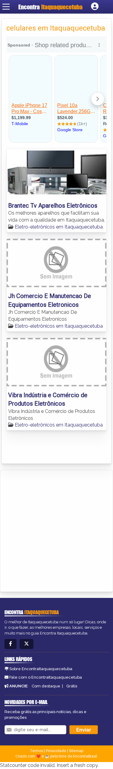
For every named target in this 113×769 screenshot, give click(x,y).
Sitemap (76, 751)
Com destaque (46, 686)
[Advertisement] (56, 529)
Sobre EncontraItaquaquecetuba (40, 669)
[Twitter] (26, 644)
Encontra (50, 7)
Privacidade (56, 751)
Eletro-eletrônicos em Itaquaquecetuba (59, 227)
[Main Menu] (6, 7)
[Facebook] (11, 644)
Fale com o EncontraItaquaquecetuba (45, 677)
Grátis (71, 686)
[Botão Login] (95, 6)
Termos (36, 751)
